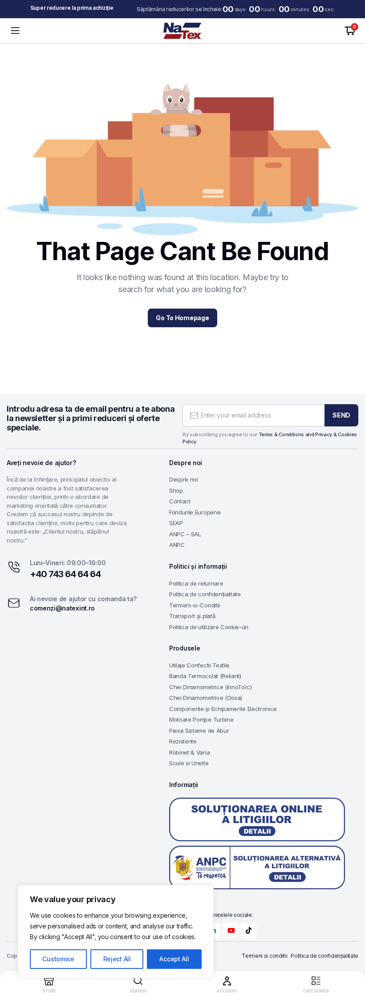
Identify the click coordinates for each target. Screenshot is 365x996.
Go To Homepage (182, 317)
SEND (341, 415)
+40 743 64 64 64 (65, 574)
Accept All (174, 959)
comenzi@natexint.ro (62, 608)
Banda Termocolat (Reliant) (205, 675)
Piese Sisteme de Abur (199, 730)
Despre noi (183, 479)
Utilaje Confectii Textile (199, 665)
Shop (176, 490)
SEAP (176, 522)
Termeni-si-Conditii (194, 605)
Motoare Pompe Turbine (201, 719)
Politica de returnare (196, 583)
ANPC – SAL (185, 534)
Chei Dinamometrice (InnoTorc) (210, 687)
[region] (116, 931)
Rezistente (183, 741)
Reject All (117, 959)
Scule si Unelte (188, 763)
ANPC (177, 544)
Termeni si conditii (264, 955)
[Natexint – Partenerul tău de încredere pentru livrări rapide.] (182, 31)
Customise (58, 959)
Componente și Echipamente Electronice (223, 708)
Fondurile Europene (194, 512)
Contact (180, 501)
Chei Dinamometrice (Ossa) (205, 697)
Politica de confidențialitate (205, 594)
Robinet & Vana (189, 752)
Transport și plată (192, 615)
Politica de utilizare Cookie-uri (208, 627)
